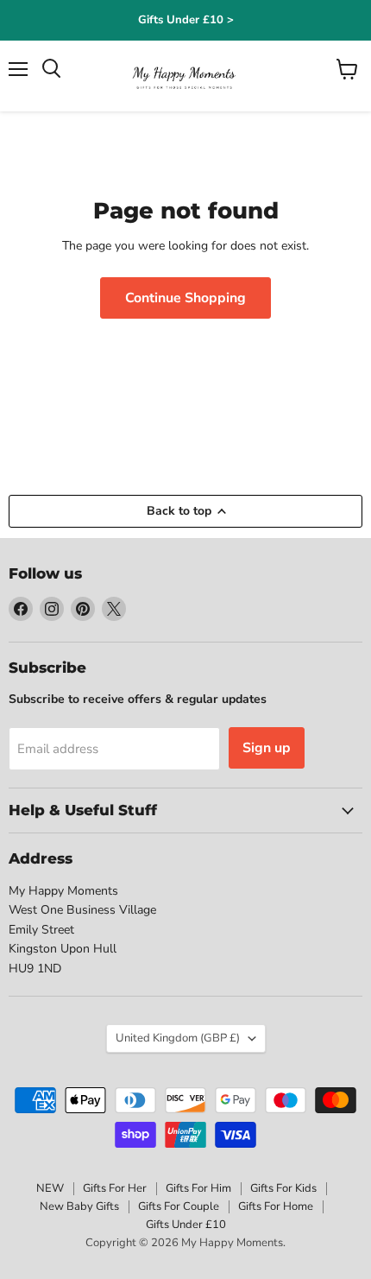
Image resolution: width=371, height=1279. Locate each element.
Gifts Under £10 (186, 1224)
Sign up (266, 747)
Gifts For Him (198, 1188)
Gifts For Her (115, 1188)
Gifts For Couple (178, 1206)
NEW (50, 1188)
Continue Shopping (185, 297)
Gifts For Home (275, 1206)
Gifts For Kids (283, 1188)
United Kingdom (178, 1038)
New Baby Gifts (79, 1206)
